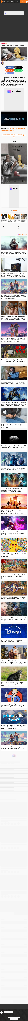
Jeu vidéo (2, 43)
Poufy (8, 63)
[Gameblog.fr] (5, 1)
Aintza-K (14, 210)
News (6, 43)
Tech (17, 1)
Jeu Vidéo (13, 1)
